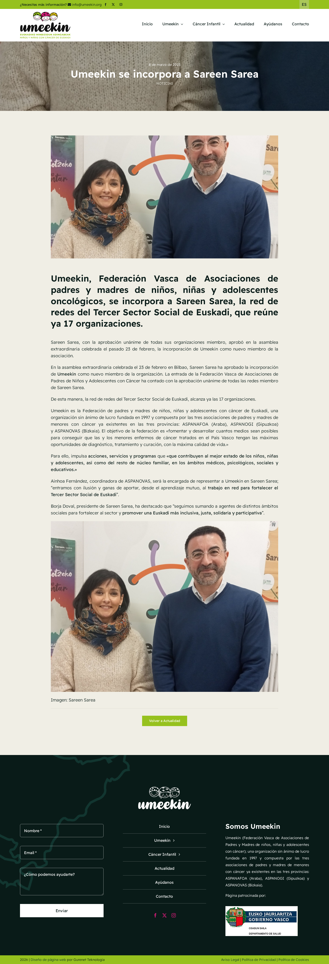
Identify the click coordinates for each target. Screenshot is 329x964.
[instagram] (120, 4)
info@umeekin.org (87, 4)
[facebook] (105, 4)
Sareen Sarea (65, 342)
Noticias (164, 83)
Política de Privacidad (259, 959)
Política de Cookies (293, 959)
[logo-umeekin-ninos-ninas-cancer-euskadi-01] (45, 13)
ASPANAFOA (195, 424)
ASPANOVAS (67, 431)
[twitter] (113, 4)
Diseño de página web (48, 959)
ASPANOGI (241, 424)
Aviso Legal (230, 959)
